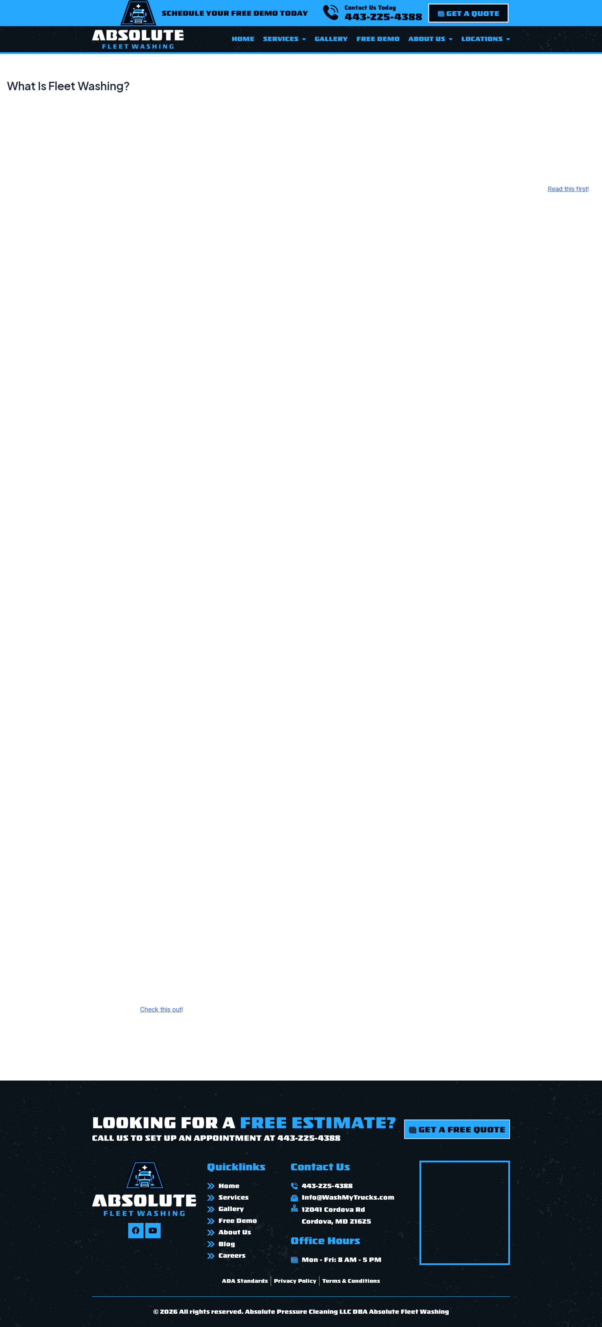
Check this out (161, 1009)
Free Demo (378, 39)
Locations (482, 39)
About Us (426, 39)
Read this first (567, 189)
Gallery (331, 39)
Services (281, 39)
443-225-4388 (383, 17)
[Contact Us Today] (330, 12)
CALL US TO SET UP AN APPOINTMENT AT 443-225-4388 (216, 1138)
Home (243, 39)
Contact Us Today (370, 8)
